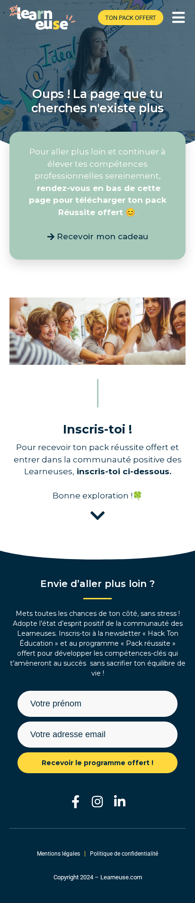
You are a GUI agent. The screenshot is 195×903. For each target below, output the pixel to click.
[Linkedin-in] (120, 801)
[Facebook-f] (75, 801)
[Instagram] (97, 801)
